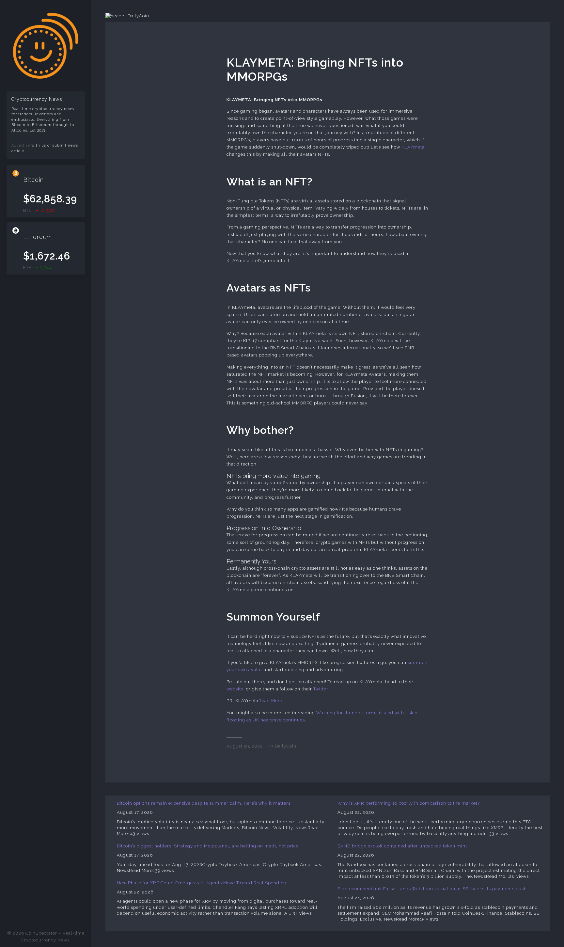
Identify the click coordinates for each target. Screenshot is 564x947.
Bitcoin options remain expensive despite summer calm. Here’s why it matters (203, 803)
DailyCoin (285, 746)
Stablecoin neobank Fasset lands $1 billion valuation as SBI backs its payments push (432, 888)
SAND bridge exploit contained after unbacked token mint (402, 846)
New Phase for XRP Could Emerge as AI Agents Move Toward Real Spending (202, 882)
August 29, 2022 (245, 746)
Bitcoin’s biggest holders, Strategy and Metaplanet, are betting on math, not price (208, 846)
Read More (270, 700)
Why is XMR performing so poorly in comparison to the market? (408, 803)
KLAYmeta (413, 147)
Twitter (320, 689)
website (235, 689)
